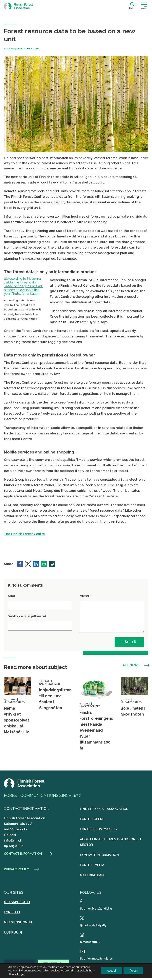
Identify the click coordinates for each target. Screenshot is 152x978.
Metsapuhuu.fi (17, 902)
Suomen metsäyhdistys (96, 958)
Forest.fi (12, 912)
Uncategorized (28, 48)
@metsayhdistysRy (93, 925)
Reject (133, 970)
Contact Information (99, 855)
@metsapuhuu (90, 941)
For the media (92, 865)
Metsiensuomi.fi (18, 922)
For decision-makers (98, 829)
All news (131, 665)
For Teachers (92, 819)
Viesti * (85, 596)
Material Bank (93, 875)
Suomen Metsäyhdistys (96, 908)
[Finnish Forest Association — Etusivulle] (19, 6)
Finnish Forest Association (104, 809)
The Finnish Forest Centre (24, 534)
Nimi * (12, 596)
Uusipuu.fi (13, 932)
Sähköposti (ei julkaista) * (28, 616)
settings (19, 974)
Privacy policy (16, 869)
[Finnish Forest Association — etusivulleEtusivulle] (25, 787)
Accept (111, 970)
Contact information (23, 854)
